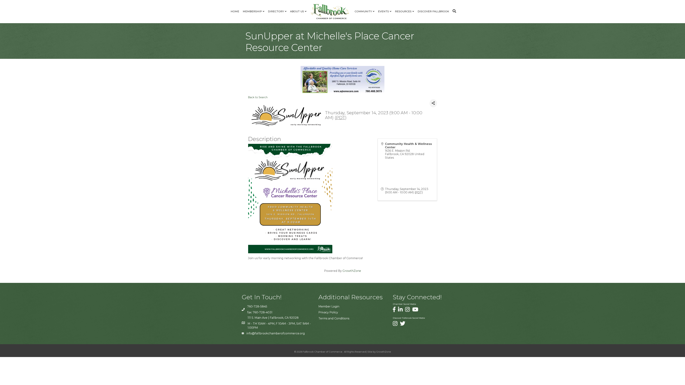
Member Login (328, 306)
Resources (403, 11)
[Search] (453, 11)
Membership (252, 11)
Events (383, 11)
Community (363, 11)
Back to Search (258, 97)
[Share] (433, 103)
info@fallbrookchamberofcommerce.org (276, 333)
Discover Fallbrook (433, 11)
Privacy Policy (328, 312)
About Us (297, 11)
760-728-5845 (257, 306)
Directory (276, 11)
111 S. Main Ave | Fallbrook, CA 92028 (273, 317)
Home (235, 11)
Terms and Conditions (333, 318)
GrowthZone (351, 271)
